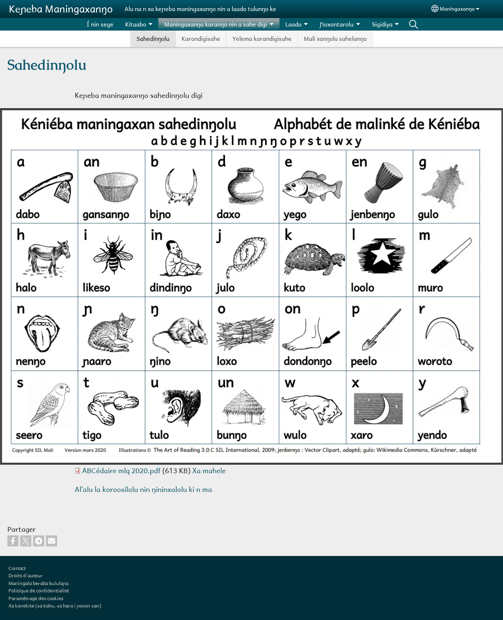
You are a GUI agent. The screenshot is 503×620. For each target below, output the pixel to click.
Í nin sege (100, 24)
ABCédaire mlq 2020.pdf (121, 470)
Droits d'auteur (25, 575)
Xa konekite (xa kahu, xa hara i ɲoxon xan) (54, 606)
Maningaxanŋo (457, 9)
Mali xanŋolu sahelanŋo (335, 38)
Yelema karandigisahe (262, 38)
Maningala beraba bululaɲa (38, 583)
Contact (17, 568)
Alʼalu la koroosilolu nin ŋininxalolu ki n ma (143, 489)
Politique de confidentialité (38, 591)
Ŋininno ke (413, 24)
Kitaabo (135, 24)
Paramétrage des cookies (35, 598)
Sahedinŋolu (153, 38)
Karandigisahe (201, 38)
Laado (293, 24)
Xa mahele (209, 470)
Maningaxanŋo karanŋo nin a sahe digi (215, 24)
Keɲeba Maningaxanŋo (61, 8)
